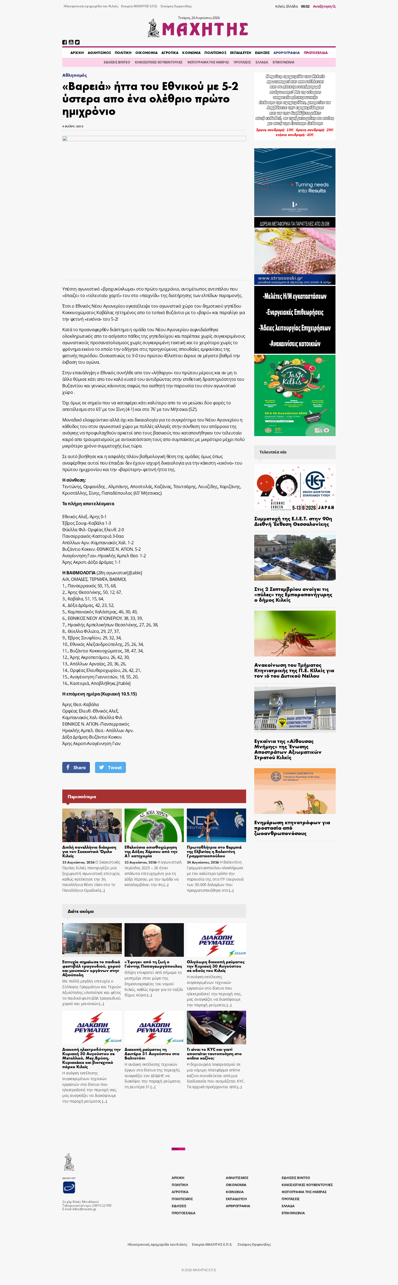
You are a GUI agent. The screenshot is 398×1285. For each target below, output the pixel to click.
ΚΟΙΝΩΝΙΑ (191, 52)
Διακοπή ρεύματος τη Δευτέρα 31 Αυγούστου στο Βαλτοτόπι (152, 1053)
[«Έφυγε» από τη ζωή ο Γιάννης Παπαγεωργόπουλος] (154, 940)
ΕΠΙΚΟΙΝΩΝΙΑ (283, 62)
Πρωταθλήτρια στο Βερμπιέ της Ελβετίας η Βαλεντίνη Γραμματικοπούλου (214, 851)
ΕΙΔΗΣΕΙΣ (262, 52)
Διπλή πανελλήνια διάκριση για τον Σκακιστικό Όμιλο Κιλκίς (89, 851)
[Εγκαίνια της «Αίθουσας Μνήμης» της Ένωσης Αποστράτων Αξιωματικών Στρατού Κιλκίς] (295, 709)
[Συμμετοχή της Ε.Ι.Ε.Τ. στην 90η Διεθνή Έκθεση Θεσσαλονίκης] (295, 487)
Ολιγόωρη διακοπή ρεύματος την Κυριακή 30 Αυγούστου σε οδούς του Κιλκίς (215, 966)
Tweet (115, 767)
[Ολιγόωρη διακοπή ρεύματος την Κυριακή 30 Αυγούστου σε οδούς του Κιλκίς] (216, 940)
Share (79, 767)
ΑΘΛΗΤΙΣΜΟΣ (99, 52)
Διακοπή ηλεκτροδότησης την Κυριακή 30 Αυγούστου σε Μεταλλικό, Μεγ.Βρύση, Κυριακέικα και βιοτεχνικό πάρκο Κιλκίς (91, 1057)
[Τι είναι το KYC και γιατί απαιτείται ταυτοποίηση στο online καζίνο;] (216, 1027)
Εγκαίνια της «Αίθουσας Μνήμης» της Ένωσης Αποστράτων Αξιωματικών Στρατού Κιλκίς (288, 749)
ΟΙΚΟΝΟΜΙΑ (146, 52)
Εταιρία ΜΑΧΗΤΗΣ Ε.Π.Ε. (139, 6)
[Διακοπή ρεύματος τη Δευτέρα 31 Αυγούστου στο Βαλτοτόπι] (154, 1027)
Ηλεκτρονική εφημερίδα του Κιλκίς (91, 6)
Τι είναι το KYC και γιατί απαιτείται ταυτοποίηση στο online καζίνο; (214, 1053)
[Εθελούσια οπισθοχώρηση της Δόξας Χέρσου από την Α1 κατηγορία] (154, 825)
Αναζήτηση (323, 6)
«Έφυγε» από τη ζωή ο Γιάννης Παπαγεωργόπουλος (153, 964)
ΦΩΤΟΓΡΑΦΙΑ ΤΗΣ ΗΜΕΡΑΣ (208, 62)
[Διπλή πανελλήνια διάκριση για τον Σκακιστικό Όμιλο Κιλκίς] (92, 825)
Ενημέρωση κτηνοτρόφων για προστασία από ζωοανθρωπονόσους (292, 827)
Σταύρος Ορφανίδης (176, 6)
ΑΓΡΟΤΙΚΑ (169, 52)
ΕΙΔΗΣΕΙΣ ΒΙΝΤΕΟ (117, 62)
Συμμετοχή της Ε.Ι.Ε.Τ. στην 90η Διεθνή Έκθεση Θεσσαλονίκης (293, 520)
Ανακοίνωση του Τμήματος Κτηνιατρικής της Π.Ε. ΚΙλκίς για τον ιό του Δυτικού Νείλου (294, 670)
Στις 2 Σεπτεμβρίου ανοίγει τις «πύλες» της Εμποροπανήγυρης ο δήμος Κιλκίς (293, 594)
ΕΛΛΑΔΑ (262, 62)
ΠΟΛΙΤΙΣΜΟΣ (215, 52)
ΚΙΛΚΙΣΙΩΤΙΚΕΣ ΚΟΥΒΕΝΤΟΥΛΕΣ (158, 62)
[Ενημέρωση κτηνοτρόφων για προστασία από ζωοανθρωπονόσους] (295, 791)
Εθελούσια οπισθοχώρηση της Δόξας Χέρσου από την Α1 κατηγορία (151, 851)
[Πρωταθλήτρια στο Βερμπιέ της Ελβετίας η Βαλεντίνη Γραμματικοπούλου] (216, 825)
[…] (102, 890)
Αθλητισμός (74, 75)
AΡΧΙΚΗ (77, 52)
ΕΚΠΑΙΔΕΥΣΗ (240, 52)
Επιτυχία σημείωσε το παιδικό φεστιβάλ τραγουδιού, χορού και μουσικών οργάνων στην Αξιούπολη (91, 968)
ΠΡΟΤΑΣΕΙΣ (242, 62)
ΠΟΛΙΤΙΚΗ (123, 52)
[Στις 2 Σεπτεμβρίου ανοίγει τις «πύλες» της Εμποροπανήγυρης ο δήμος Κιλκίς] (295, 558)
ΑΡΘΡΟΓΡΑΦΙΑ (286, 52)
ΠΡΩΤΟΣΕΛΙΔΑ (316, 52)
